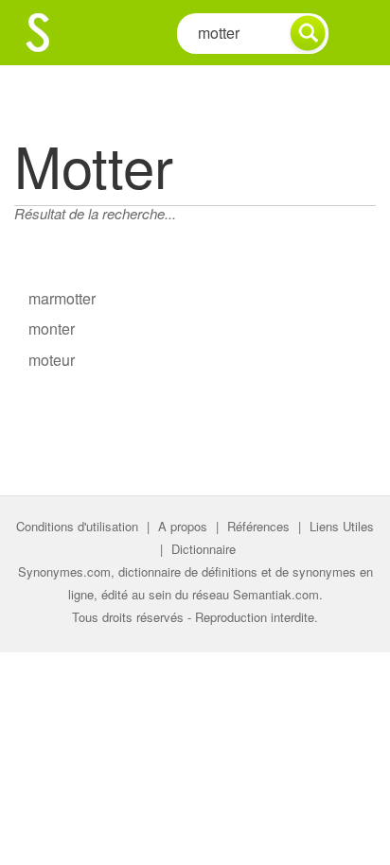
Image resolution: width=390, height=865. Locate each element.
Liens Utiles (342, 526)
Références (258, 526)
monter (51, 328)
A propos (182, 526)
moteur (51, 360)
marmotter (62, 298)
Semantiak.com (276, 594)
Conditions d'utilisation (77, 526)
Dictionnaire (203, 549)
